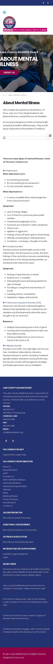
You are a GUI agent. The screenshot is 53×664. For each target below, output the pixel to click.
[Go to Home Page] (3, 95)
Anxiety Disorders (15, 246)
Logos (5, 557)
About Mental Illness (12, 483)
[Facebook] (43, 3)
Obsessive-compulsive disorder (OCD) (24, 302)
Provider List (8, 476)
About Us (7, 466)
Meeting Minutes (10, 496)
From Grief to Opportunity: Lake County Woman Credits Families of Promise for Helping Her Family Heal (25, 602)
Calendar (7, 489)
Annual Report (9, 502)
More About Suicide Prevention (17, 517)
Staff (5, 473)
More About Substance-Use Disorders (20, 530)
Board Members (10, 470)
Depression (12, 170)
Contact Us (8, 505)
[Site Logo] (25, 24)
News (5, 492)
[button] (5, 12)
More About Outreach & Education (18, 542)
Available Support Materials (15, 554)
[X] (48, 3)
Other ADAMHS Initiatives (14, 479)
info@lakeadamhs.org (13, 432)
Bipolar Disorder (14, 345)
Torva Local (19, 657)
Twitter (13, 441)
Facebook (6, 441)
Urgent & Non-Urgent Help (14, 454)
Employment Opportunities (15, 486)
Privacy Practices (10, 499)
